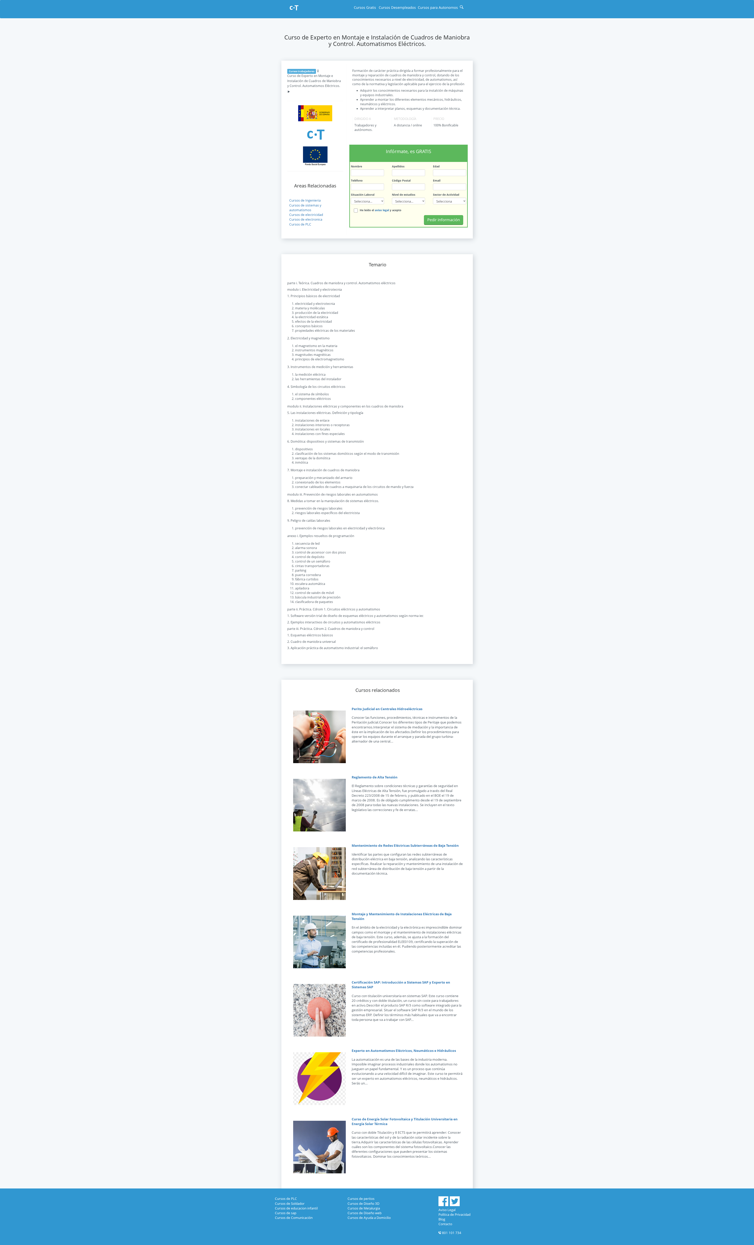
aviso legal (382, 210)
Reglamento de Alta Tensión (374, 777)
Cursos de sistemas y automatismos (305, 207)
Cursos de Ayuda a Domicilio (369, 1217)
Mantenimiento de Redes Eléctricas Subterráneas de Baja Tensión (405, 845)
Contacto (445, 1224)
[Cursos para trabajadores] (294, 8)
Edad (436, 166)
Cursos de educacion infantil (296, 1208)
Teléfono (357, 180)
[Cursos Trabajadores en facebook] (443, 1205)
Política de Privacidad (454, 1214)
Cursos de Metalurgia (364, 1208)
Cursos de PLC (300, 224)
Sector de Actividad (446, 194)
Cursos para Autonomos (438, 7)
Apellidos (398, 166)
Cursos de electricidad (306, 214)
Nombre (356, 166)
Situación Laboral (362, 194)
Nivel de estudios (403, 194)
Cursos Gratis (365, 7)
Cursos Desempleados (397, 7)
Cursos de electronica (305, 219)
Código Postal (401, 180)
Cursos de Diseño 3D (363, 1203)
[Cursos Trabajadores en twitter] (455, 1205)
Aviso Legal (447, 1210)
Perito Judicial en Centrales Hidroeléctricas (387, 709)
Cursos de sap (285, 1213)
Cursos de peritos (361, 1198)
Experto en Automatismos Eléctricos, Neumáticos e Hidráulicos (404, 1050)
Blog (441, 1219)
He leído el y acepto (380, 210)
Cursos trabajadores (301, 71)
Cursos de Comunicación (294, 1217)
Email (436, 180)
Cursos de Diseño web (365, 1213)
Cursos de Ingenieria (305, 200)
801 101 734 (451, 1232)
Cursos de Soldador (290, 1203)
